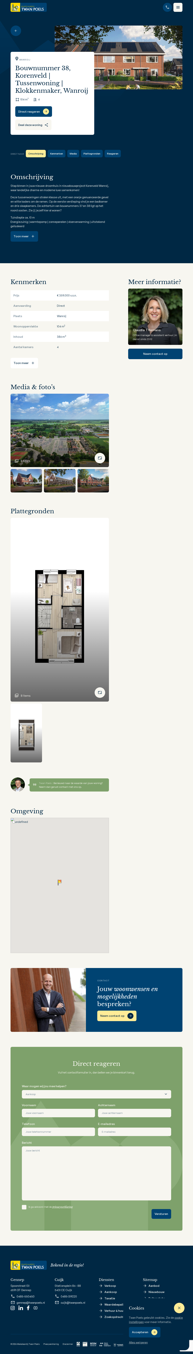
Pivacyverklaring (51, 1344)
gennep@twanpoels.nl (31, 1302)
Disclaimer (68, 1344)
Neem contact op (155, 354)
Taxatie (109, 1298)
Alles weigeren (138, 1342)
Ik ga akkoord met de (50, 1206)
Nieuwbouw (157, 1292)
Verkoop (110, 1286)
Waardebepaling (115, 1304)
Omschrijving (35, 153)
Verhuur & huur (114, 1311)
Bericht (27, 1142)
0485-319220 (69, 1296)
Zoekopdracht (114, 1317)
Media (73, 153)
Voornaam (29, 1105)
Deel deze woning (30, 125)
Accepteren (140, 1332)
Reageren (112, 153)
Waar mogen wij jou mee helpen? (44, 1086)
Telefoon (28, 1124)
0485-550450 (25, 1296)
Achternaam (106, 1105)
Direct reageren (29, 111)
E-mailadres (106, 1124)
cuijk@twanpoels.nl (73, 1302)
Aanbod (154, 1286)
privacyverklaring (62, 1206)
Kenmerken (56, 153)
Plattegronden (91, 153)
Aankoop (110, 1292)
